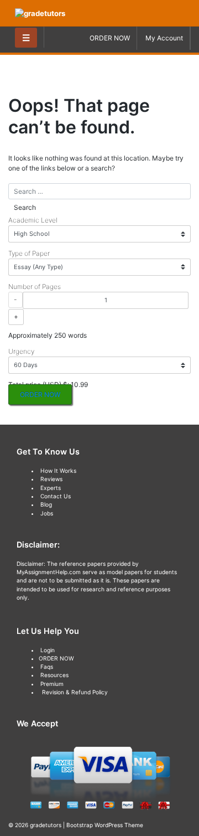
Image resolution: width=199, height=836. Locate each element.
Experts (50, 487)
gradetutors (45, 825)
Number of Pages (34, 286)
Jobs (46, 513)
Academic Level (32, 220)
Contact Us (55, 496)
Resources (54, 675)
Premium (52, 683)
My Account (164, 38)
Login (47, 650)
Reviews (51, 479)
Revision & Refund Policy (75, 692)
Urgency (21, 351)
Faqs (46, 666)
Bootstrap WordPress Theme (104, 825)
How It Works (58, 470)
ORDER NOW (110, 38)
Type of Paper (29, 253)
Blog (46, 504)
